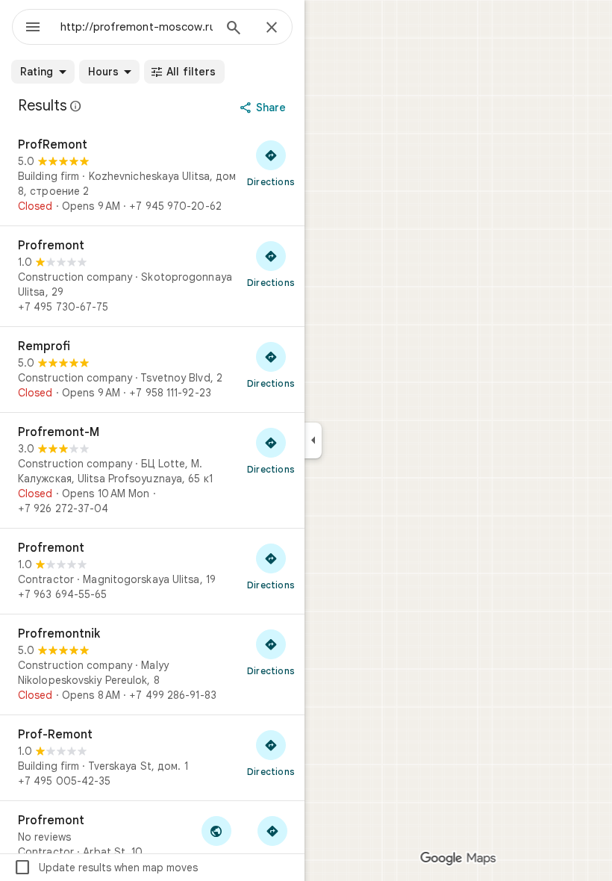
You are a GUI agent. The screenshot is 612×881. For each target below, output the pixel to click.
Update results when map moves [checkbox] (105, 868)
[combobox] (136, 27)
